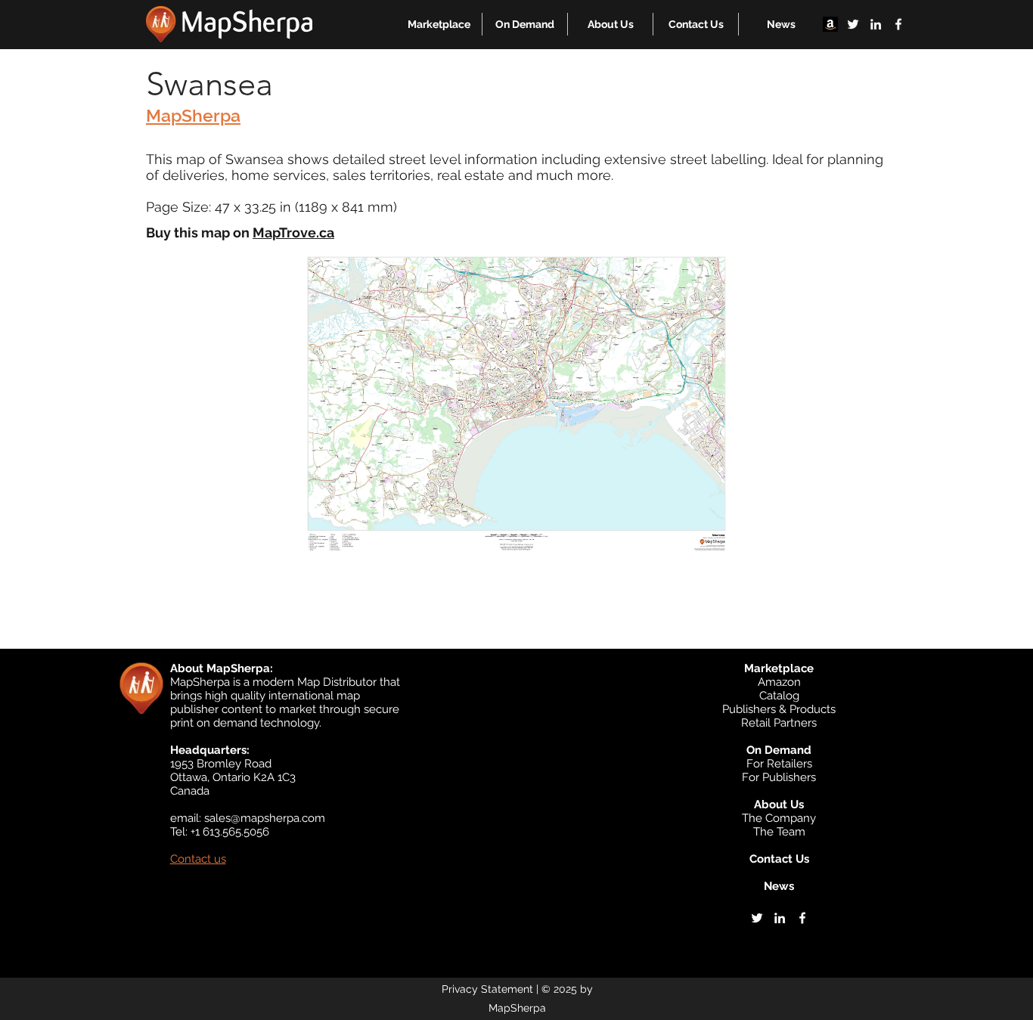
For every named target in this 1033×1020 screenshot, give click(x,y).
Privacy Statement (487, 989)
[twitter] (853, 24)
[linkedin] (875, 24)
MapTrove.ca (293, 232)
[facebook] (898, 24)
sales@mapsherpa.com (264, 818)
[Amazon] (830, 24)
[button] (439, 24)
